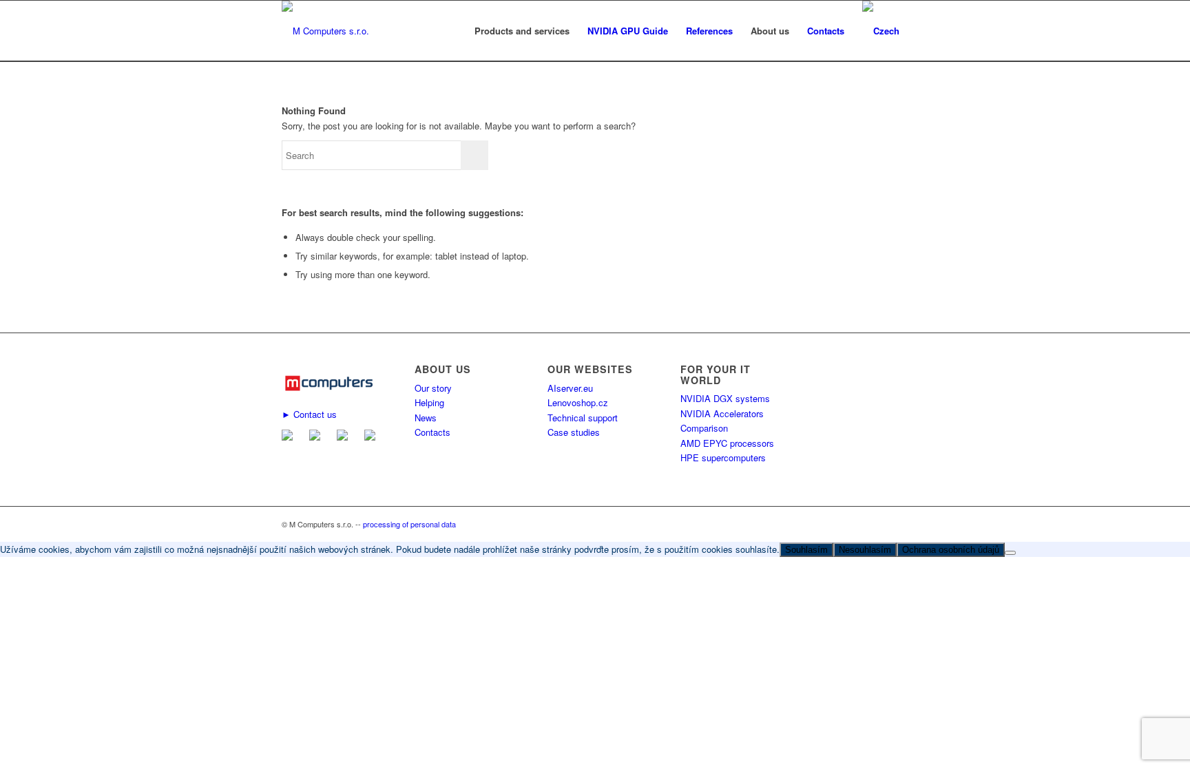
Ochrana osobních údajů (950, 550)
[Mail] (290, 436)
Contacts (432, 432)
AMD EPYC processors (727, 443)
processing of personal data (409, 523)
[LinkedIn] (345, 436)
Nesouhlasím (865, 550)
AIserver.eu (570, 387)
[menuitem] (522, 31)
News (426, 417)
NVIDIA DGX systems (725, 398)
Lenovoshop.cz (577, 402)
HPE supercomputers (723, 457)
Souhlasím (806, 550)
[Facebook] (317, 436)
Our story (433, 387)
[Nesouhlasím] (1010, 553)
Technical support (582, 417)
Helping (429, 402)
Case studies (573, 432)
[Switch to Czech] (880, 31)
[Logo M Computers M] (325, 31)
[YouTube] (372, 436)
